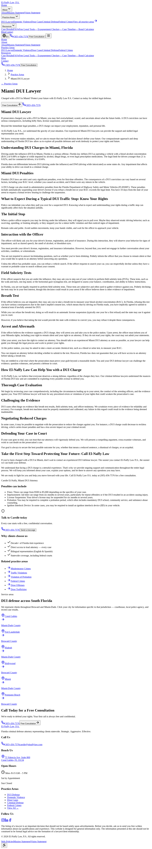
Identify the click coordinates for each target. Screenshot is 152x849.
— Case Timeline (67, 55)
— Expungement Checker (47, 55)
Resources (7, 26)
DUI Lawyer (7, 50)
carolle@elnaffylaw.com (30, 744)
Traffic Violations (19, 572)
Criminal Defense (50, 50)
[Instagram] (3, 821)
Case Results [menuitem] (7, 29)
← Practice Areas (9, 83)
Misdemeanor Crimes (21, 568)
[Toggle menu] (49, 35)
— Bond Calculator (85, 55)
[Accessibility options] (4, 845)
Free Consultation (36, 37)
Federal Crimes (66, 50)
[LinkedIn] (6, 821)
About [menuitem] (4, 12)
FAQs (16, 55)
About (4, 10)
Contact (9, 32)
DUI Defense (13, 794)
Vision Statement (32, 45)
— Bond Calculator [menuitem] (85, 29)
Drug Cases (36, 50)
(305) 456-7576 (12, 65)
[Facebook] (10, 821)
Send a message (28, 530)
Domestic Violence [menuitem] (22, 21)
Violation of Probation (21, 577)
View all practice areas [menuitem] (83, 21)
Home (4, 5)
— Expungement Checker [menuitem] (47, 29)
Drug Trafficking (19, 589)
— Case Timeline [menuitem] (67, 29)
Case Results (7, 55)
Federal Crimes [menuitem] (66, 21)
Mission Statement (15, 45)
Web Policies (7, 841)
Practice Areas (8, 17)
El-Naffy (10, 726)
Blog (3, 32)
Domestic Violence (22, 50)
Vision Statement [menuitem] (32, 12)
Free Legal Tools (27, 55)
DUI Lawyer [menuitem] (7, 21)
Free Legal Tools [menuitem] (27, 29)
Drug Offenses (17, 585)
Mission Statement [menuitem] (15, 12)
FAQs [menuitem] (16, 29)
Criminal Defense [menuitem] (50, 21)
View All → (13, 808)
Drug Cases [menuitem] (36, 21)
